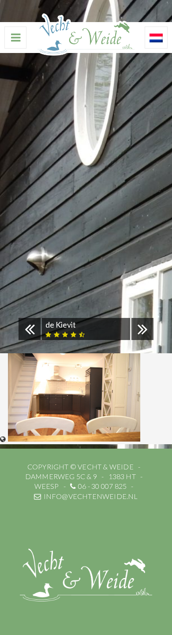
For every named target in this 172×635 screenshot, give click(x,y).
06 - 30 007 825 (102, 486)
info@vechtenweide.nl (91, 496)
